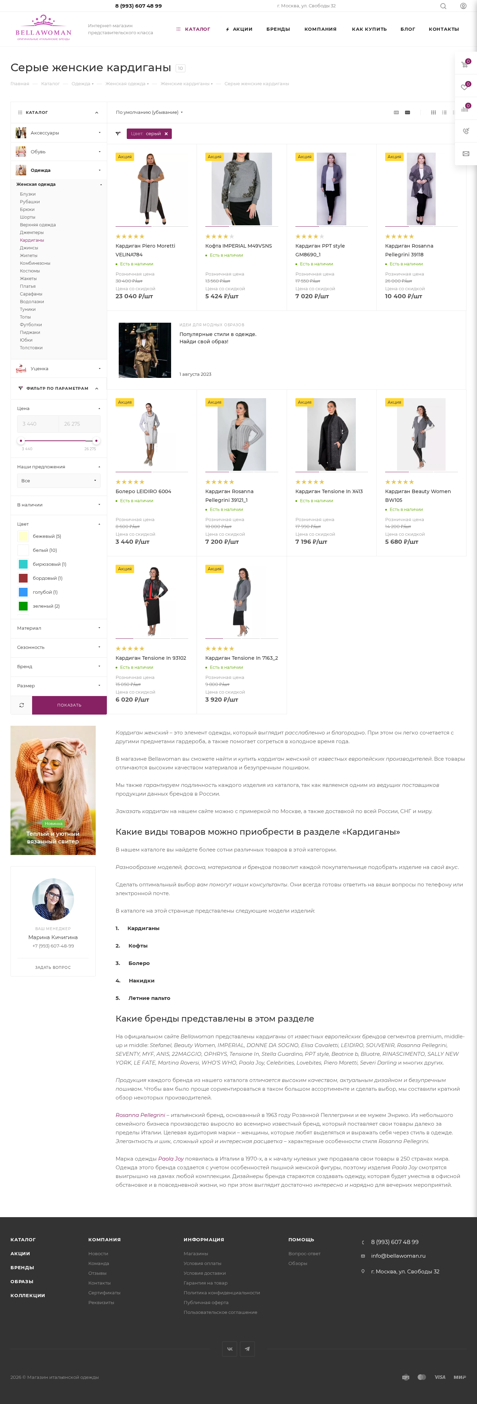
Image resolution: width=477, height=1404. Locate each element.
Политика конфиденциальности (222, 1292)
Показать (69, 705)
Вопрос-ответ (304, 1253)
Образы (22, 1281)
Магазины (196, 1253)
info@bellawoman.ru (398, 1255)
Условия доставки (205, 1273)
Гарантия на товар (206, 1283)
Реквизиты (101, 1302)
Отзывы (97, 1273)
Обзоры (297, 1263)
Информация (204, 1239)
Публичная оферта (206, 1302)
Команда (98, 1263)
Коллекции (27, 1295)
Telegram (247, 1349)
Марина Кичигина (53, 937)
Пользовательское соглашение (220, 1312)
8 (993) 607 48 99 (138, 5)
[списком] (444, 112)
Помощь (301, 1239)
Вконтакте (229, 1349)
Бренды (22, 1267)
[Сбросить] (21, 705)
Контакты (99, 1283)
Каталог (23, 1239)
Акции (20, 1253)
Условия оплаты (202, 1263)
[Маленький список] (396, 112)
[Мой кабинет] (463, 6)
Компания (104, 1239)
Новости (98, 1253)
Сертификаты (104, 1292)
